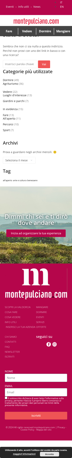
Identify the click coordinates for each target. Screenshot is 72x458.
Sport (6, 130)
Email (9, 386)
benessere (32, 180)
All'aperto (9, 118)
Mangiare (63, 31)
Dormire (45, 31)
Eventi (10, 6)
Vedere (27, 31)
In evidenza (10, 109)
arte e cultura (19, 180)
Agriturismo (10, 83)
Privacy (61, 427)
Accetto (49, 454)
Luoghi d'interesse (14, 95)
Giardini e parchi (14, 101)
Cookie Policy (27, 429)
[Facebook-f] (48, 344)
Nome (9, 371)
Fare (9, 31)
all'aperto (7, 180)
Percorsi (8, 124)
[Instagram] (54, 344)
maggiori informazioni (24, 453)
